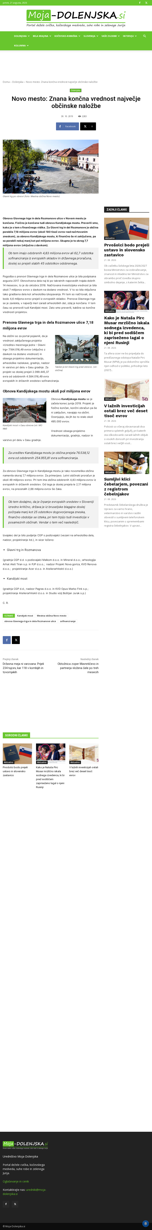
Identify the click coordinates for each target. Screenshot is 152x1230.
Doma (6, 82)
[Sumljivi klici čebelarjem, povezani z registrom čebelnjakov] (126, 463)
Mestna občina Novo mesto (51, 615)
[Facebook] (140, 3)
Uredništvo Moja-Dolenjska (20, 1156)
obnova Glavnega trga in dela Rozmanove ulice (30, 621)
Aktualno (8, 762)
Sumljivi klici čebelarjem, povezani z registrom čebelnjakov (126, 486)
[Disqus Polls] (51, 857)
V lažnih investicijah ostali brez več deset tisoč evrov (83, 771)
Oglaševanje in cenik (16, 1181)
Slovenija (89, 35)
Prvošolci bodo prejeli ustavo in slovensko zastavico (15, 771)
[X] (146, 3)
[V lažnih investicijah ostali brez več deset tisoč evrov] (84, 753)
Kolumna (20, 45)
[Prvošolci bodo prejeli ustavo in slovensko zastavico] (17, 753)
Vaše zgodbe (109, 35)
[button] (144, 36)
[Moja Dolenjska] (76, 19)
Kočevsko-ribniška (65, 35)
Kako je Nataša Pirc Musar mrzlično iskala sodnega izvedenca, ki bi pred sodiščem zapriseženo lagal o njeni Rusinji (126, 330)
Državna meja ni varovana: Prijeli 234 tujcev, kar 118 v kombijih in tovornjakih (23, 668)
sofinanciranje (68, 621)
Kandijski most (25, 615)
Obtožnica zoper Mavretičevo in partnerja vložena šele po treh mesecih (78, 668)
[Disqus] (51, 961)
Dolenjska (20, 35)
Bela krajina (40, 35)
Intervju (128, 35)
